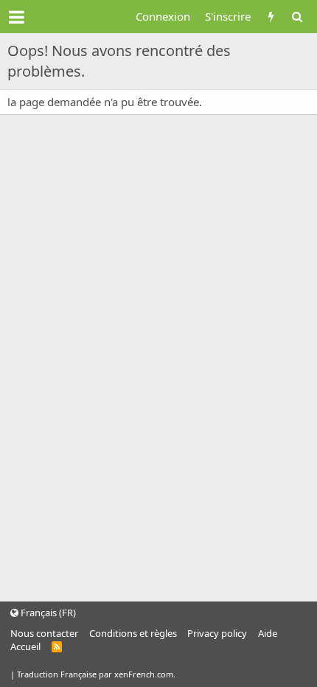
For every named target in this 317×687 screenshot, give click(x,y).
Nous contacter (44, 633)
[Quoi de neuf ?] (271, 16)
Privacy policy (217, 633)
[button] (16, 17)
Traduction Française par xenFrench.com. (96, 674)
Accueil (25, 646)
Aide (267, 633)
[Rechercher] (297, 16)
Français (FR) (47, 612)
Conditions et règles (133, 633)
